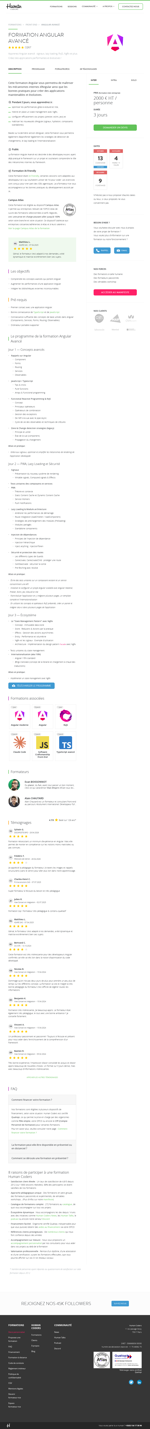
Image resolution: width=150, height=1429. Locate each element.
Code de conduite (16, 1363)
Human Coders (135, 1325)
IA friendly (34, 175)
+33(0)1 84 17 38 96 (134, 1425)
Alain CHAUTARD (34, 798)
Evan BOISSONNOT (36, 781)
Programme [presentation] (38, 69)
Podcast (57, 1343)
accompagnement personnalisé (26, 1243)
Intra (114, 80)
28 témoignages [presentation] (88, 69)
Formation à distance (17, 1357)
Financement (14, 1352)
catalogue (67, 1204)
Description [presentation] (15, 69)
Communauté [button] (89, 6)
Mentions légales (15, 1388)
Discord (46, 1219)
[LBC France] (99, 329)
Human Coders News (46, 1215)
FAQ (10, 1346)
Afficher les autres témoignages (42, 1077)
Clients (34, 1340)
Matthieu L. (24, 242)
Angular (43, 725)
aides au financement (49, 1227)
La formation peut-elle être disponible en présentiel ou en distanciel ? (42, 1146)
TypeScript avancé (66, 752)
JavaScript (54, 312)
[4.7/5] (16, 47)
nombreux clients (56, 1231)
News (56, 1332)
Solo (134, 80)
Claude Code (19, 752)
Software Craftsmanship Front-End (42, 754)
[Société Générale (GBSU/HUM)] (131, 329)
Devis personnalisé (16, 1332)
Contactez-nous (130, 6)
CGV (10, 1383)
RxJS (66, 725)
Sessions (72, 6)
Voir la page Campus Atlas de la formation (29, 228)
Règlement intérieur (17, 1368)
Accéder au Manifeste (115, 292)
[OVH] (131, 318)
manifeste (48, 1199)
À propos (35, 1345)
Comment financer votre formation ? (32, 1099)
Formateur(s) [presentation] (62, 69)
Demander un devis (115, 127)
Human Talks (67, 1215)
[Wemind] (115, 329)
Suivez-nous (120, 1303)
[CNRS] (99, 318)
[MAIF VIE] (115, 318)
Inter (94, 80)
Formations (56, 6)
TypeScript (38, 312)
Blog (33, 1351)
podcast (15, 1219)
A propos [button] (108, 6)
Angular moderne (19, 725)
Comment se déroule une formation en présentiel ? (40, 1158)
